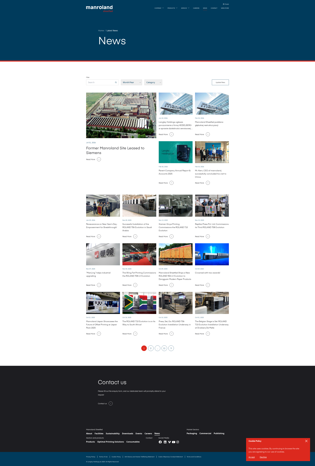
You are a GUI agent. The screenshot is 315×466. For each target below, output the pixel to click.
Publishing (219, 433)
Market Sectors (193, 429)
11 (164, 348)
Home (101, 30)
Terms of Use (103, 457)
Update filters (220, 82)
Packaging (192, 433)
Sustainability (113, 433)
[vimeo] (169, 442)
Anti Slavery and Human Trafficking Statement (140, 457)
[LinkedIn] (165, 442)
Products (90, 441)
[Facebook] (160, 442)
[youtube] (173, 442)
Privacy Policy (91, 457)
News (157, 433)
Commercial (205, 433)
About (89, 433)
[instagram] (177, 442)
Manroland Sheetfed (94, 429)
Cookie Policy (116, 457)
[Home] (99, 8)
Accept (252, 457)
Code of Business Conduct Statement (170, 457)
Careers (148, 433)
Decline (263, 457)
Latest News (112, 30)
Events (139, 433)
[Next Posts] (171, 348)
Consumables (133, 441)
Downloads (127, 433)
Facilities (99, 433)
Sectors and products (95, 438)
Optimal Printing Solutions (110, 441)
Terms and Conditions (194, 457)
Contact (149, 438)
